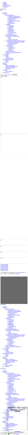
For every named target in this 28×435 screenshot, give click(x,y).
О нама (4, 2)
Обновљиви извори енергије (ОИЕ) (16, 41)
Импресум (5, 6)
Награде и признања (10, 67)
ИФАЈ (7, 61)
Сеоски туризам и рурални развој (13, 52)
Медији (4, 63)
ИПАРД (7, 57)
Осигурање (10, 48)
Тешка (9, 38)
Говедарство (11, 25)
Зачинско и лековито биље (14, 20)
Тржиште (10, 50)
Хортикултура (11, 19)
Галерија (5, 70)
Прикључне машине (12, 39)
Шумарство (10, 22)
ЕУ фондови (6, 54)
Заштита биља (11, 23)
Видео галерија (9, 71)
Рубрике (5, 13)
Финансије (10, 46)
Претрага (15, 74)
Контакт (5, 3)
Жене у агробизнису (10, 65)
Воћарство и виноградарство (14, 17)
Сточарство (8, 24)
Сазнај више (17, 431)
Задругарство (6, 72)
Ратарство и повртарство (13, 16)
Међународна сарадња (8, 59)
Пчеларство (11, 31)
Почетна (5, 12)
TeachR (17, 273)
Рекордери (8, 68)
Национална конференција (12, 66)
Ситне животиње (12, 32)
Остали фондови (9, 58)
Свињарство (11, 26)
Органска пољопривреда (11, 34)
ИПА (7, 55)
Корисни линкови (7, 5)
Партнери (5, 4)
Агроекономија (9, 45)
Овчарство (10, 27)
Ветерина (10, 33)
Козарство (10, 29)
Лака (9, 37)
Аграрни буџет (11, 47)
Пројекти (5, 64)
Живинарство (11, 30)
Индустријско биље (12, 18)
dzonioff (5, 75)
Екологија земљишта (13, 43)
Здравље (8, 53)
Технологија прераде (10, 51)
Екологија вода (11, 44)
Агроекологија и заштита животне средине (15, 40)
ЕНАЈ (7, 60)
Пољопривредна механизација (12, 36)
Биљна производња (10, 15)
